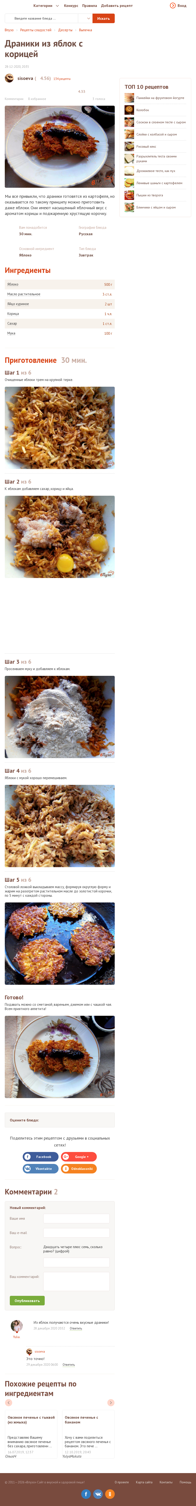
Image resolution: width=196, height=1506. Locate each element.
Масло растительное (23, 294)
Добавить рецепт (117, 5)
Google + (82, 1157)
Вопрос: (16, 1247)
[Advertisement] (60, 615)
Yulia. (16, 1337)
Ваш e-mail (18, 1232)
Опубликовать (27, 1300)
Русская (86, 233)
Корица (13, 314)
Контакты (166, 1482)
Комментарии (14, 99)
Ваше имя (17, 1218)
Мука (11, 333)
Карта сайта (144, 1482)
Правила (89, 5)
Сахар (12, 323)
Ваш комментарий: (24, 1276)
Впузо (9, 30)
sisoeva (40, 1352)
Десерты (65, 30)
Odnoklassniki (82, 1169)
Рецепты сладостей (35, 30)
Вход (182, 5)
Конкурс (71, 5)
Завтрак (86, 255)
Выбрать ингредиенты (85, 18)
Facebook (43, 1157)
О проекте (122, 1482)
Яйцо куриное (18, 304)
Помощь (185, 1482)
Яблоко (12, 284)
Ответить (76, 1328)
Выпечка (85, 30)
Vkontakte (44, 1169)
